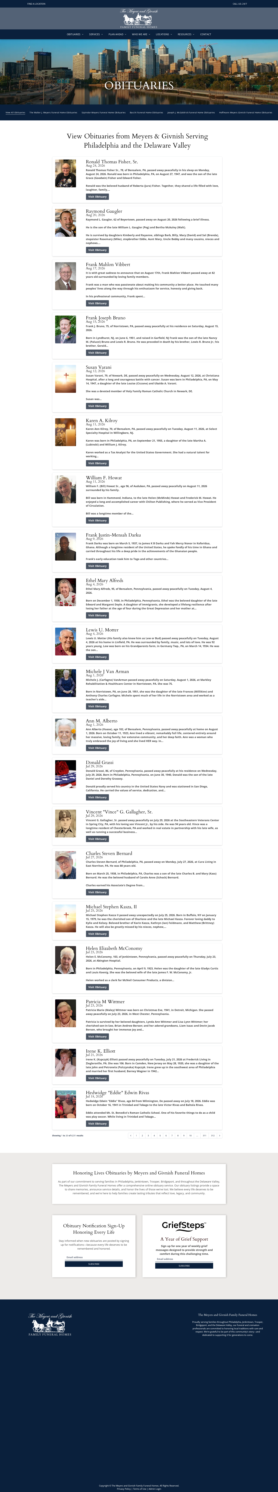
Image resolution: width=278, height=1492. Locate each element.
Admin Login (155, 1488)
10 (190, 1135)
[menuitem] (75, 34)
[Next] (219, 1135)
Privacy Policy (124, 1488)
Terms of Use (139, 1488)
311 (204, 1135)
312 (213, 1135)
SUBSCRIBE (93, 1264)
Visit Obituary (97, 196)
